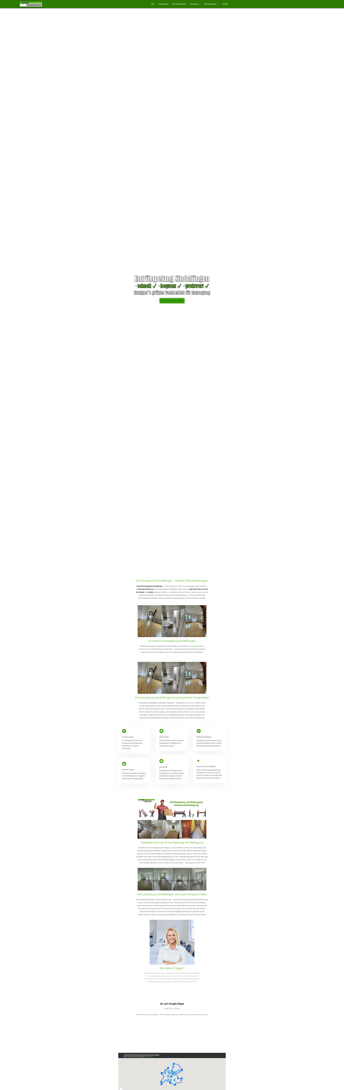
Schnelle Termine (128, 770)
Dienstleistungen (210, 4)
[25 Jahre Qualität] (124, 731)
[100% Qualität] (161, 731)
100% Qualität (164, 737)
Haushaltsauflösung (179, 4)
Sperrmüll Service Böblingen (206, 766)
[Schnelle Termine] (124, 763)
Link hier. (177, 1008)
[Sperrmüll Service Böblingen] (198, 761)
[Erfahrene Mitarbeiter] (198, 731)
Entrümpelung (163, 4)
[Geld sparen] (161, 761)
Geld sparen (163, 767)
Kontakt (225, 4)
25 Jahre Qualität (128, 737)
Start (153, 4)
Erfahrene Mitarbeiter (203, 737)
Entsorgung (194, 4)
